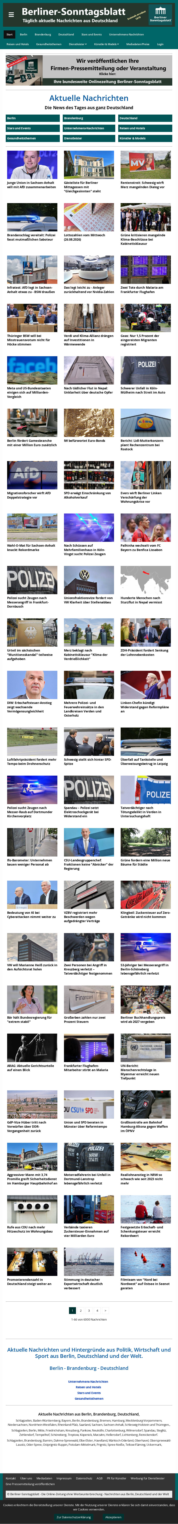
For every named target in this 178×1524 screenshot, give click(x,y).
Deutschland (66, 34)
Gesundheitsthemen (48, 44)
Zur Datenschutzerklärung (74, 1517)
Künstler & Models (105, 44)
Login (160, 44)
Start (10, 34)
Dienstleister (77, 44)
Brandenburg (43, 34)
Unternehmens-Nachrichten (126, 34)
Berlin (23, 34)
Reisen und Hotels (18, 44)
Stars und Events (92, 34)
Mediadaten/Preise (137, 44)
